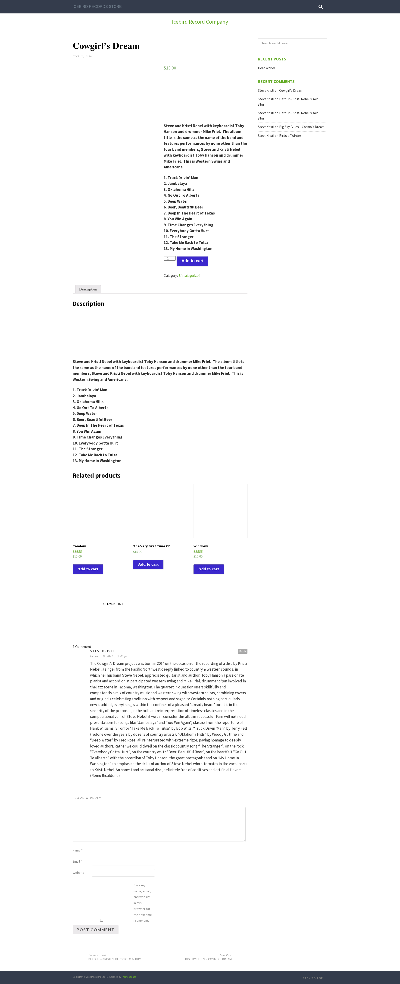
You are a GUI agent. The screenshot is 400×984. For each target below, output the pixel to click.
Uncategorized (189, 276)
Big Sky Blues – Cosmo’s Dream (301, 127)
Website (78, 872)
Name (78, 850)
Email (77, 861)
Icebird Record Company (200, 21)
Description (88, 289)
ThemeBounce (129, 976)
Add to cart (192, 261)
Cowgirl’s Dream (291, 90)
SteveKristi (114, 604)
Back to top (313, 978)
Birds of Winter (290, 135)
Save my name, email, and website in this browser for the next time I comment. (143, 903)
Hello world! (266, 68)
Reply (242, 651)
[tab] (88, 289)
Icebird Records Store (97, 7)
